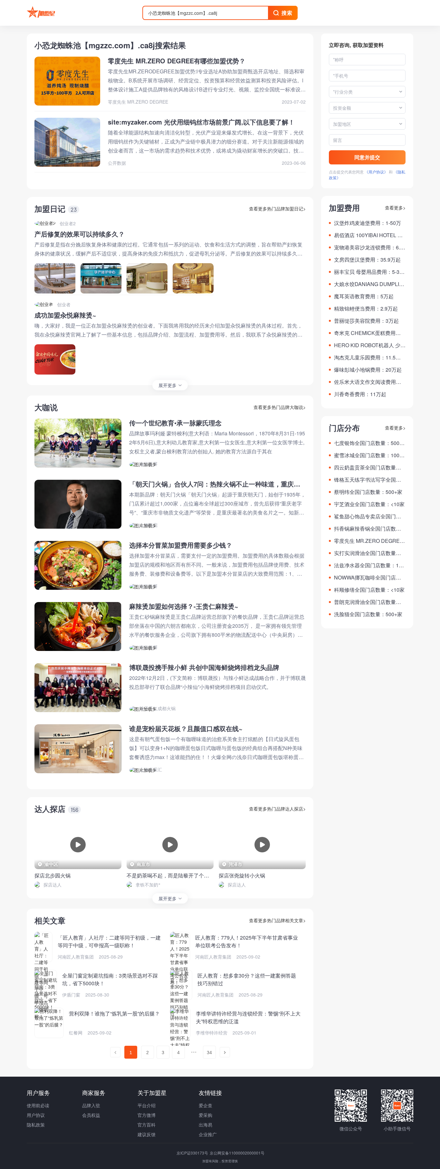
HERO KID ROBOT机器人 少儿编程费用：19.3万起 (370, 345)
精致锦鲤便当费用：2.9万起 (366, 308)
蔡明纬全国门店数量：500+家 (368, 492)
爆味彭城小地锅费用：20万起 (368, 369)
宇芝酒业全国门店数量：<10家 (369, 504)
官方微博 (147, 1115)
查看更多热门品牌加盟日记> (277, 208)
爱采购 (205, 1115)
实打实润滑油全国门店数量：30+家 (369, 553)
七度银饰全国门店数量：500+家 (366, 443)
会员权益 (91, 1115)
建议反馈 (147, 1134)
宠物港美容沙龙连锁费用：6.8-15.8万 (369, 247)
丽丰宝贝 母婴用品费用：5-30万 (368, 272)
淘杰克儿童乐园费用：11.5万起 (367, 357)
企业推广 (208, 1134)
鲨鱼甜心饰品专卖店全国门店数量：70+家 (367, 516)
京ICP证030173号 (193, 1152)
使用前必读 (38, 1105)
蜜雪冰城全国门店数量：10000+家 (369, 455)
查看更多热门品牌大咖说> (279, 407)
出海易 (205, 1124)
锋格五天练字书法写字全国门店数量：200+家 (367, 480)
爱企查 (205, 1105)
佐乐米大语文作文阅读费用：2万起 (369, 382)
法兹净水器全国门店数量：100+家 (369, 565)
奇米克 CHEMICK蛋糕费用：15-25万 (369, 333)
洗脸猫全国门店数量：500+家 (368, 614)
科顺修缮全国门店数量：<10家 (369, 589)
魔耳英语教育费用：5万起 (364, 296)
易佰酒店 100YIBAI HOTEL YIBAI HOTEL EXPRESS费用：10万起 (370, 235)
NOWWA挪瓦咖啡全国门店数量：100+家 (367, 577)
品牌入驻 (91, 1105)
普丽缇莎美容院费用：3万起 (366, 320)
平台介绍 (147, 1105)
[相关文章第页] (115, 1052)
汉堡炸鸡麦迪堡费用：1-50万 (367, 223)
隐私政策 (36, 1124)
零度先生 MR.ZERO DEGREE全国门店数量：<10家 (368, 541)
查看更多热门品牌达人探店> (277, 808)
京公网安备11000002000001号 (237, 1152)
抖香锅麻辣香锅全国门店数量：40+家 (365, 529)
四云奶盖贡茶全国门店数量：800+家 (369, 467)
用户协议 (36, 1115)
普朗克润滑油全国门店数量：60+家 (369, 602)
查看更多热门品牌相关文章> (277, 920)
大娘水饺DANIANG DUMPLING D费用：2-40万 (368, 284)
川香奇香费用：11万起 (360, 394)
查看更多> (395, 207)
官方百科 (147, 1124)
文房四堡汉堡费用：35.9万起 (367, 259)
